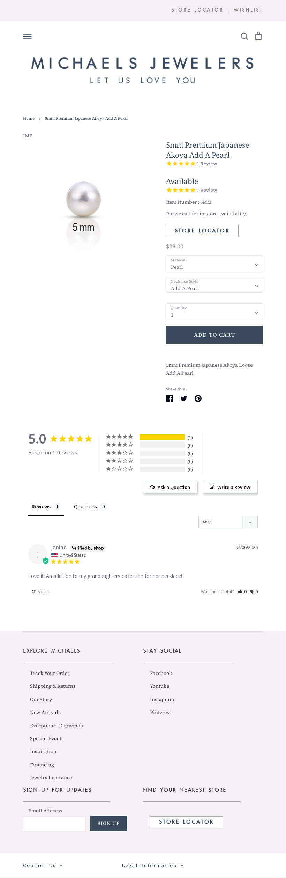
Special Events (47, 738)
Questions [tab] (85, 506)
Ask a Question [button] (174, 487)
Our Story (41, 699)
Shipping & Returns (53, 686)
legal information (151, 865)
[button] (242, 592)
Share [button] (43, 592)
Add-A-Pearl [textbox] (185, 288)
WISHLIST (248, 10)
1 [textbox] (172, 314)
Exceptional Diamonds (56, 725)
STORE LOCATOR (197, 10)
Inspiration (43, 751)
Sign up (109, 823)
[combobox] (214, 263)
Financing (42, 764)
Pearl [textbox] (177, 266)
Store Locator (202, 231)
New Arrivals (45, 712)
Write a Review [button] (233, 487)
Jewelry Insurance (51, 777)
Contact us (41, 865)
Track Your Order (49, 673)
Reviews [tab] (41, 506)
